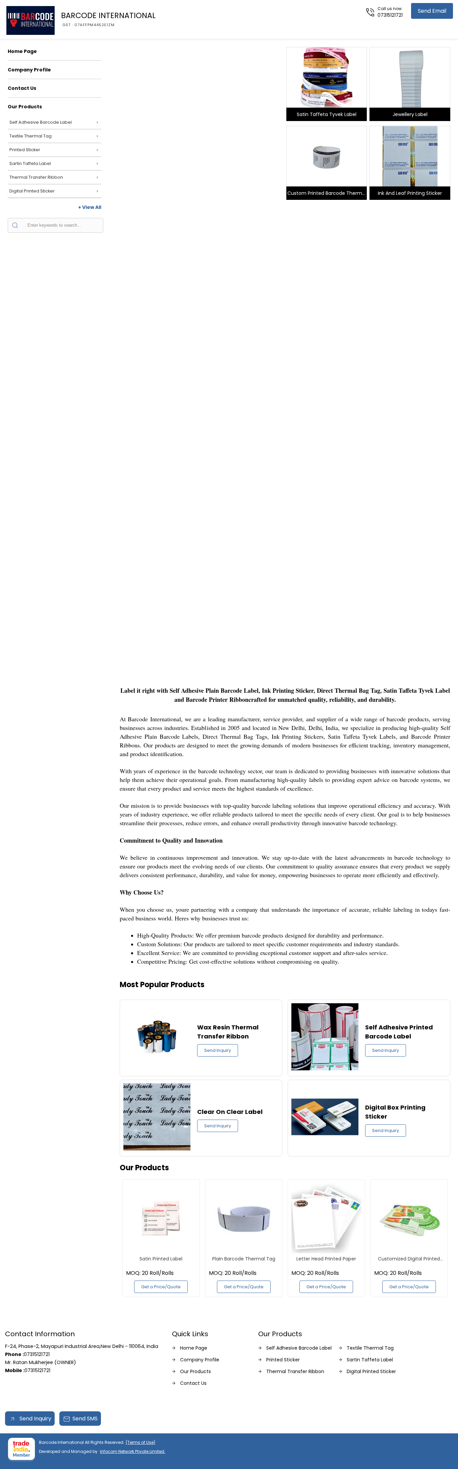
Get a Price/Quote (161, 1287)
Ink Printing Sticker (201, 195)
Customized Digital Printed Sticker (409, 1258)
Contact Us (22, 88)
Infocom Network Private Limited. (132, 1451)
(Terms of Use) (140, 1442)
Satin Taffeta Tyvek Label (326, 114)
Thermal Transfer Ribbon (36, 177)
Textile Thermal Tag (30, 136)
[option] (201, 122)
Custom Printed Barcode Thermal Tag (326, 195)
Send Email (432, 11)
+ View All (89, 207)
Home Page (22, 51)
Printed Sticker (24, 150)
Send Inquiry (217, 1050)
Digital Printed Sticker (32, 191)
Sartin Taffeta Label (30, 163)
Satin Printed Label (160, 1258)
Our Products (25, 106)
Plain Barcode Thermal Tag (243, 1258)
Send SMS (85, 1418)
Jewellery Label (410, 114)
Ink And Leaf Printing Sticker (410, 193)
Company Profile (29, 69)
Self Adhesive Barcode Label (40, 122)
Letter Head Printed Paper (326, 1258)
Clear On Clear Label (230, 1112)
